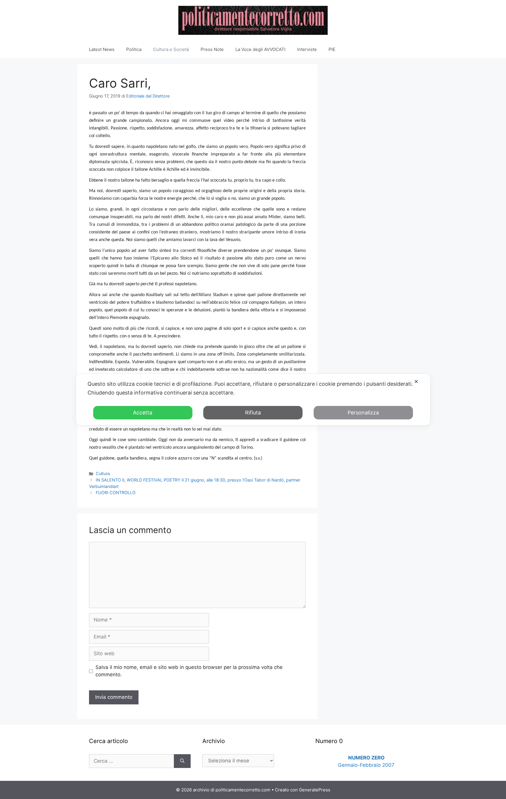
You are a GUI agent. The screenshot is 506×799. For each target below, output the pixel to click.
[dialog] (253, 399)
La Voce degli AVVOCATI (260, 49)
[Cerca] (182, 761)
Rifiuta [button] (253, 412)
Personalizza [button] (363, 412)
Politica (133, 49)
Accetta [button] (142, 412)
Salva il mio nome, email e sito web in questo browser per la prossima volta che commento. (189, 671)
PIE (332, 49)
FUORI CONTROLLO (116, 492)
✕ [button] (416, 381)
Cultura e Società (171, 49)
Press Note (212, 49)
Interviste (307, 49)
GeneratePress (314, 790)
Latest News (101, 49)
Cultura (103, 473)
